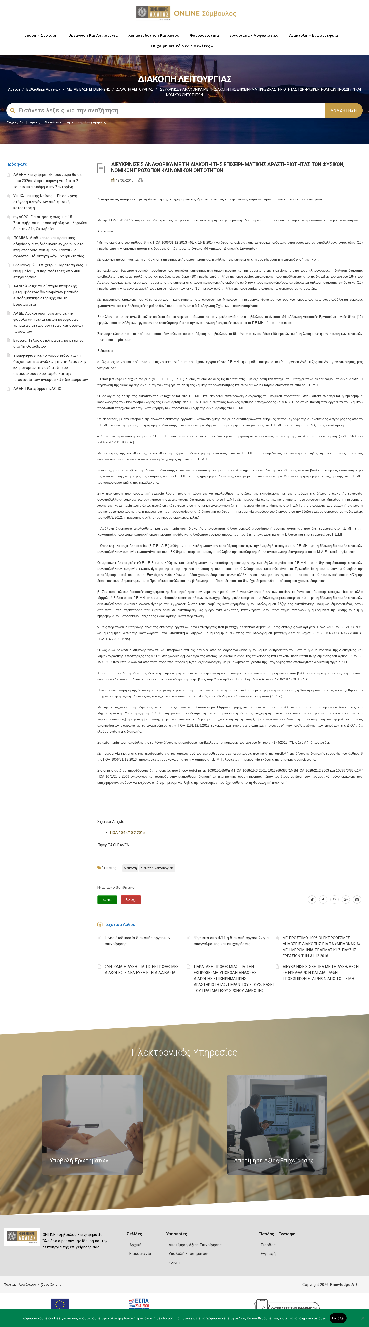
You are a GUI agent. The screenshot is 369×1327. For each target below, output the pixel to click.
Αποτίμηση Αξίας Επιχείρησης (195, 1245)
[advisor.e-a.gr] (357, 899)
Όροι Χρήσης (51, 1284)
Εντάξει (338, 1318)
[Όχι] (362, 1321)
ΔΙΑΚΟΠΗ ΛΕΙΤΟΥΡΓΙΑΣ (134, 89)
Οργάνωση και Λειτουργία (93, 35)
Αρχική (14, 89)
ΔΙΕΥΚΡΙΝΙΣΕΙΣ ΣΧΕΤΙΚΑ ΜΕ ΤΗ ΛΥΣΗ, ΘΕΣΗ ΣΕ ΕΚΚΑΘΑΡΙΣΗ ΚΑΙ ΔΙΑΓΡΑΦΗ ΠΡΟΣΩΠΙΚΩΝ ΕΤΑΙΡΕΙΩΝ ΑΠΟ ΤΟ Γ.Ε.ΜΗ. (321, 972)
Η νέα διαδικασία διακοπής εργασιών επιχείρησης (137, 941)
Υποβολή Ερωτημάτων (188, 1253)
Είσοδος (268, 1245)
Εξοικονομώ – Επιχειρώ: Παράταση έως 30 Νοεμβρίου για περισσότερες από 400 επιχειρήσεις (50, 271)
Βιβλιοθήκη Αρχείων (43, 89)
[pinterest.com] (334, 899)
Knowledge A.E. (344, 1284)
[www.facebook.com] (323, 899)
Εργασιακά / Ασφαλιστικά (254, 35)
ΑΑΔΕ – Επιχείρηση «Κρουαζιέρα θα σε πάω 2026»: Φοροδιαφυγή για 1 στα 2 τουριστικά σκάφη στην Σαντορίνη (47, 180)
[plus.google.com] (345, 899)
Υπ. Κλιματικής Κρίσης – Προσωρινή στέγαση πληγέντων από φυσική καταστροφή (45, 202)
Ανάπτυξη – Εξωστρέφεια (314, 35)
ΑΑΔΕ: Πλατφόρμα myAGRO (37, 388)
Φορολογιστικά (205, 35)
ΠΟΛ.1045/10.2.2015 (127, 832)
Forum (174, 1262)
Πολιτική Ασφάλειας (20, 1284)
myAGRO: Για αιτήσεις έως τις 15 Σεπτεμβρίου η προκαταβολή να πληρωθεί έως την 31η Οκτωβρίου (50, 223)
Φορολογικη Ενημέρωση (63, 122)
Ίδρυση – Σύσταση (41, 35)
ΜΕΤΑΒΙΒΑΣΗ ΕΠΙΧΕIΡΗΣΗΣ (88, 89)
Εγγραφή (268, 1253)
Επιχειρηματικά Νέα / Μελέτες (181, 46)
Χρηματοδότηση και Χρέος (154, 35)
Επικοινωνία (140, 1253)
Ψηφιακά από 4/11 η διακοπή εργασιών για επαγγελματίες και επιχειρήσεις (231, 941)
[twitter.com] (312, 899)
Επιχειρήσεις (95, 122)
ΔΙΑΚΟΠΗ (130, 868)
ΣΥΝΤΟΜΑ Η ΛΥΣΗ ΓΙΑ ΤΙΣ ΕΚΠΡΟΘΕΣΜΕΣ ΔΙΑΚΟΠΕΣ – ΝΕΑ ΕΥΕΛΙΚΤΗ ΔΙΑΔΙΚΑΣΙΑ (142, 969)
